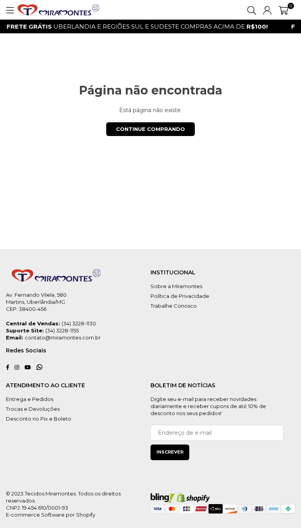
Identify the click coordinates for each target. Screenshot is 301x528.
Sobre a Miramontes (176, 286)
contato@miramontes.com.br (63, 337)
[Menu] (9, 9)
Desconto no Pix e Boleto (38, 419)
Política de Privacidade (179, 296)
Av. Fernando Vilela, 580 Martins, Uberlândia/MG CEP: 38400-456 (36, 302)
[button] (283, 10)
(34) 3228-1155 (62, 330)
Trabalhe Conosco (173, 306)
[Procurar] (251, 10)
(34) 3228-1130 (79, 323)
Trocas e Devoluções (33, 409)
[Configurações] (267, 10)
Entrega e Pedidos (29, 399)
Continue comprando (150, 129)
